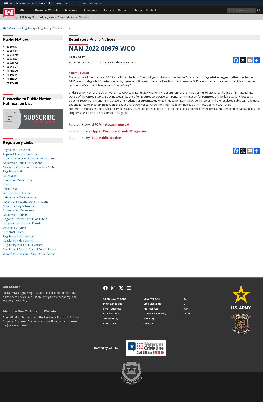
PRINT (73, 73)
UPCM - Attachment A (110, 124)
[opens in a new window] (113, 288)
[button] (87, 3)
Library (137, 10)
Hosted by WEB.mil (106, 348)
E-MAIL (85, 73)
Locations (91, 10)
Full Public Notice (106, 137)
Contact (151, 10)
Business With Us (47, 10)
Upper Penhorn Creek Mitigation (119, 131)
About (24, 10)
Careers (109, 10)
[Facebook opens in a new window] (105, 288)
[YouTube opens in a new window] (129, 288)
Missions (71, 10)
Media (122, 10)
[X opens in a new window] (121, 288)
